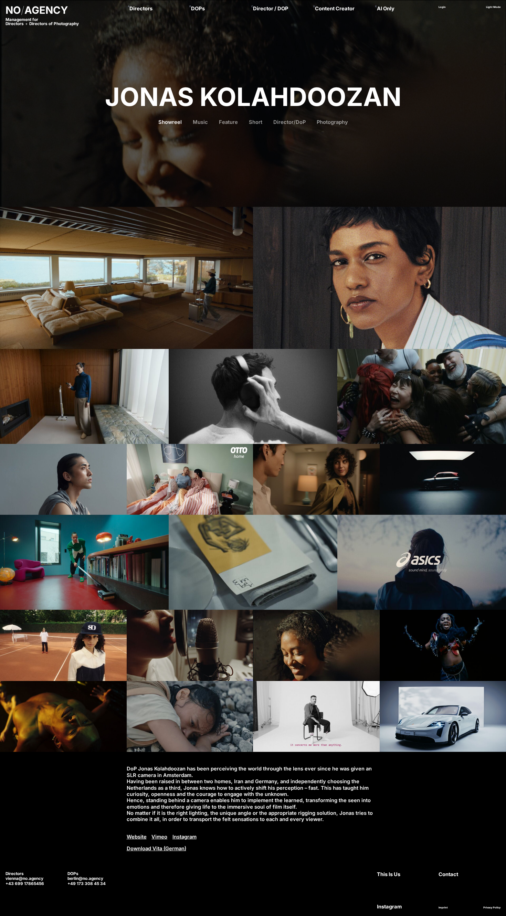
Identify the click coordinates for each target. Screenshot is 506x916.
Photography (332, 122)
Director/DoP (289, 122)
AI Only (385, 9)
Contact (448, 874)
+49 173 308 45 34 (86, 883)
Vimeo (159, 837)
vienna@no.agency (24, 878)
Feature (228, 122)
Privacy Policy (491, 907)
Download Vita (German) (156, 848)
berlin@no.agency (85, 878)
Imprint (443, 907)
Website (137, 837)
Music (200, 122)
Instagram (184, 837)
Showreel (170, 122)
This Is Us (388, 874)
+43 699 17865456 (25, 883)
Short (255, 122)
